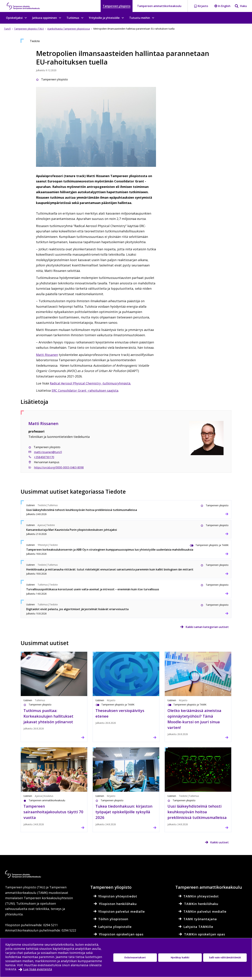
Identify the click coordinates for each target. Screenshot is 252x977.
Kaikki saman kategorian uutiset (207, 627)
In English (224, 6)
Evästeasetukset (135, 957)
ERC (55, 390)
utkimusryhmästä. (90, 383)
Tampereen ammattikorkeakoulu (159, 6)
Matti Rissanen (47, 355)
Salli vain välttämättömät (225, 957)
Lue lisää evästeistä (37, 969)
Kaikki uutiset (219, 842)
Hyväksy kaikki (180, 957)
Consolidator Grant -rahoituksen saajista (88, 390)
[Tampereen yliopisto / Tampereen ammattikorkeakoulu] (26, 6)
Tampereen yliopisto (116, 6)
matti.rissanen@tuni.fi (48, 452)
